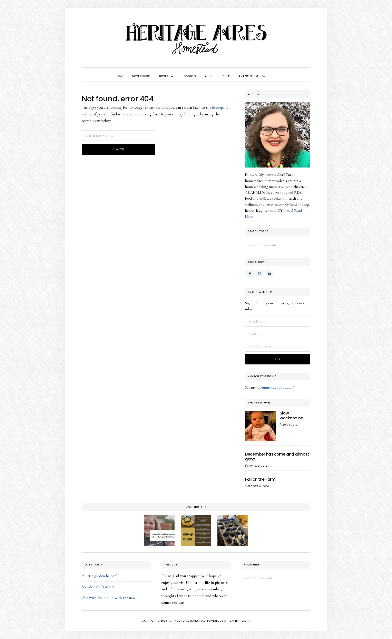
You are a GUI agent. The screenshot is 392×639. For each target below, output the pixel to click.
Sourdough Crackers (98, 586)
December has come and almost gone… (277, 456)
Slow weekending (291, 415)
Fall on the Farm (260, 479)
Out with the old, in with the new (108, 597)
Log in (246, 620)
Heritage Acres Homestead (196, 38)
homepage (220, 107)
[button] (276, 72)
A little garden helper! (99, 575)
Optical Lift (232, 620)
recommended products (274, 387)
